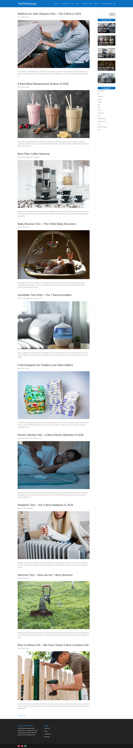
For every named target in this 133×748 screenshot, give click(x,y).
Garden (100, 99)
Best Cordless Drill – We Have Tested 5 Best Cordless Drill (53, 645)
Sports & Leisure (87, 3)
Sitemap (47, 736)
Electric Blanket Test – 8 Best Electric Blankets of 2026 (51, 434)
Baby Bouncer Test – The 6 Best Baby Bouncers (47, 223)
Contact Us (48, 734)
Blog (46, 731)
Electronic (65, 3)
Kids (28, 227)
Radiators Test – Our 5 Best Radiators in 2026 (45, 504)
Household (36, 157)
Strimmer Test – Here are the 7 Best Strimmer (45, 574)
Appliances (30, 157)
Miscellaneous (107, 3)
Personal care (37, 298)
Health (97, 3)
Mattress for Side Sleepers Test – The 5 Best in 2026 (49, 13)
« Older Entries (22, 715)
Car (99, 93)
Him (72, 3)
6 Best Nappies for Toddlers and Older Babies (45, 365)
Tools (27, 578)
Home (56, 3)
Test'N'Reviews (27, 4)
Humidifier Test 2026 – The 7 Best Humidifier (45, 295)
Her (77, 3)
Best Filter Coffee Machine (34, 153)
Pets (99, 124)
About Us (47, 728)
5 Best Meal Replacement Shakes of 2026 (43, 83)
